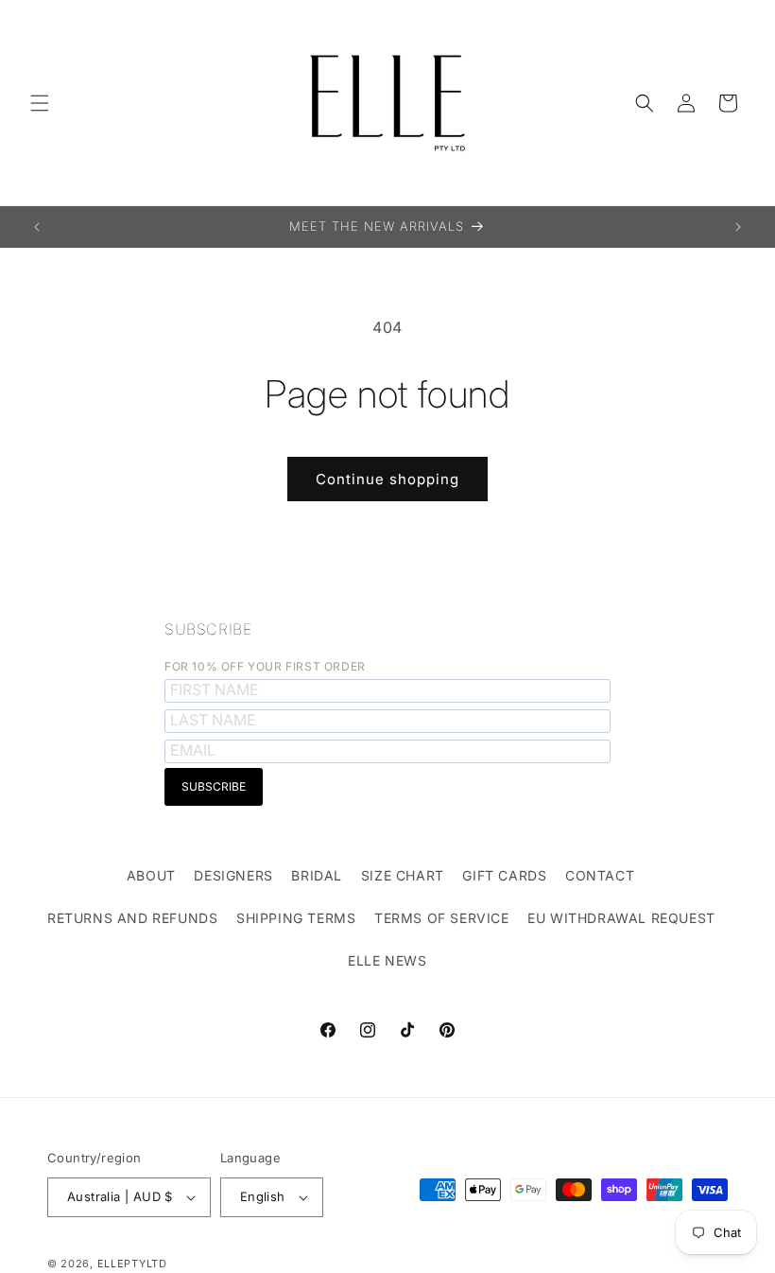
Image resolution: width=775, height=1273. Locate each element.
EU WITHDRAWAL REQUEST (621, 918)
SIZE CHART (402, 875)
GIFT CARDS (504, 875)
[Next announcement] (738, 227)
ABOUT (151, 875)
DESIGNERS (233, 875)
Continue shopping (387, 479)
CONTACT (599, 875)
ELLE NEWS (387, 960)
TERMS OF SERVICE (441, 918)
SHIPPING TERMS (295, 918)
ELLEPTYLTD (132, 1263)
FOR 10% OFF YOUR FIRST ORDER (265, 666)
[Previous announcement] (37, 227)
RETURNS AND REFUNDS (132, 918)
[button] (39, 103)
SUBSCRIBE (207, 628)
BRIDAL (316, 875)
